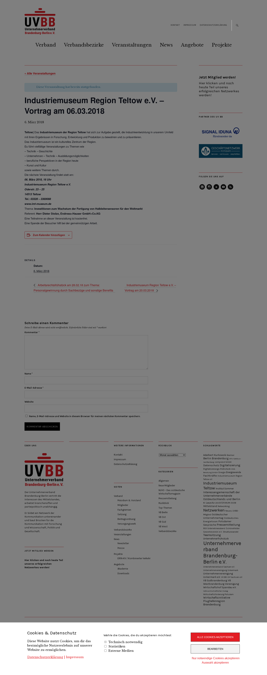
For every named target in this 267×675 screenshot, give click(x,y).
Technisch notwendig (125, 642)
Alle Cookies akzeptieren (215, 637)
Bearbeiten (215, 648)
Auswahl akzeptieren (215, 662)
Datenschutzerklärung (45, 657)
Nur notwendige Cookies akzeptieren (216, 658)
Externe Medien (121, 651)
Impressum (75, 657)
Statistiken (116, 646)
